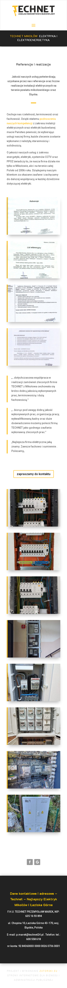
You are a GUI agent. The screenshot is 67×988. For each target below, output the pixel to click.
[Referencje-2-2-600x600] (34, 233)
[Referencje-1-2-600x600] (34, 277)
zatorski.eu (48, 971)
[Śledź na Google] (37, 862)
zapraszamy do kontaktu (33, 474)
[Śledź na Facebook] (30, 862)
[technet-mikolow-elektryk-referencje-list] (34, 364)
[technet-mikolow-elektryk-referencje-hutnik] (34, 321)
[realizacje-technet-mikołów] (34, 525)
